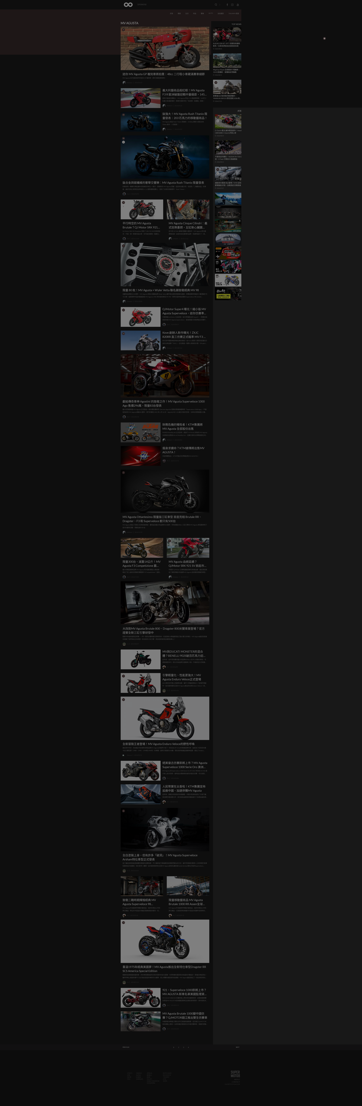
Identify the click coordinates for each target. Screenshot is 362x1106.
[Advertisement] (92, 52)
